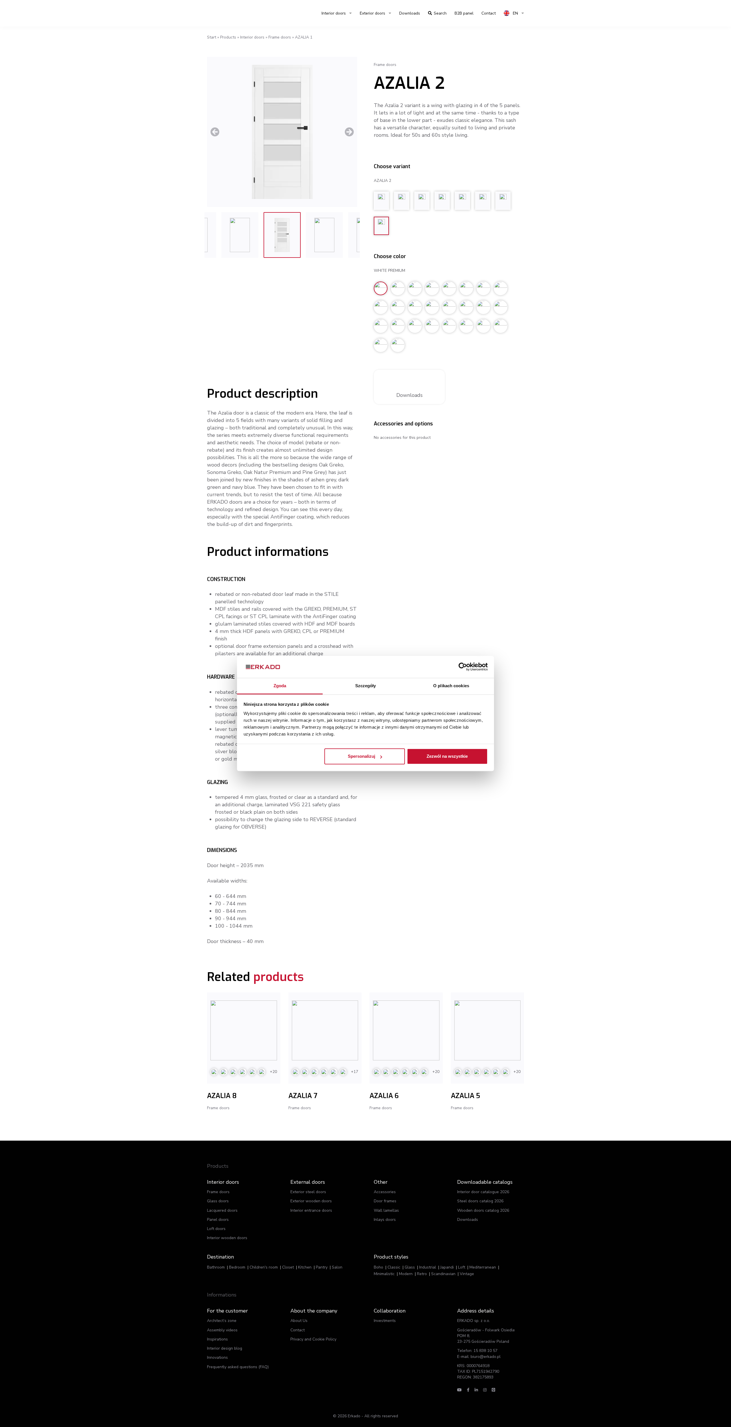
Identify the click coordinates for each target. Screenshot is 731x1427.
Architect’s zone (221, 1320)
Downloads (409, 13)
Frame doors (279, 37)
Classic (393, 1267)
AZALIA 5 (465, 1095)
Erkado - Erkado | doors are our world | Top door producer (234, 13)
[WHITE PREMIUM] (282, 132)
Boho (378, 1267)
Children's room (264, 1267)
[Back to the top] (690, 1412)
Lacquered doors (222, 1210)
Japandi (447, 1267)
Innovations (217, 1357)
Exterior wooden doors (311, 1201)
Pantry (322, 1267)
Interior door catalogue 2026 (483, 1192)
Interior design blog (224, 1348)
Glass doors (218, 1201)
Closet (288, 1267)
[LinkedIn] (476, 1390)
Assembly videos (222, 1330)
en (515, 13)
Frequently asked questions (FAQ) (238, 1367)
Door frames (385, 1201)
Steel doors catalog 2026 (480, 1201)
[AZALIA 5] (487, 1030)
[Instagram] (485, 1390)
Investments (385, 1320)
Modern (406, 1274)
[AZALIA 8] (243, 1030)
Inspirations (217, 1339)
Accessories (385, 1192)
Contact (297, 1330)
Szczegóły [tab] (365, 685)
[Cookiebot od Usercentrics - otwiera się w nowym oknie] (463, 667)
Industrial (427, 1267)
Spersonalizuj (361, 756)
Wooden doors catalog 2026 (483, 1210)
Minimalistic (384, 1274)
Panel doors (218, 1219)
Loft (461, 1267)
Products (228, 37)
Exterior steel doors (308, 1192)
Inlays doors (385, 1219)
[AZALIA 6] (406, 1030)
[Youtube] (459, 1390)
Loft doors (216, 1228)
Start (211, 37)
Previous (215, 132)
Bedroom (237, 1267)
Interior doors (334, 13)
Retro (422, 1274)
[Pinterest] (493, 1390)
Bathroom (216, 1267)
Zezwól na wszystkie (447, 756)
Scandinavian (443, 1274)
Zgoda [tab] (280, 685)
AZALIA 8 (222, 1095)
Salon (337, 1267)
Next (349, 132)
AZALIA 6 (384, 1095)
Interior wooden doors (227, 1238)
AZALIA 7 (302, 1095)
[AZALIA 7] (325, 1030)
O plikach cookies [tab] (451, 685)
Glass (410, 1267)
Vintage (467, 1274)
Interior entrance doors (311, 1210)
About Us (299, 1320)
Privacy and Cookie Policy (313, 1339)
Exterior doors (372, 13)
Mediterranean (482, 1267)
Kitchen (305, 1267)
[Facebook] (468, 1390)
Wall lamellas (386, 1210)
